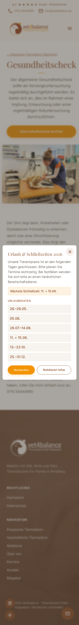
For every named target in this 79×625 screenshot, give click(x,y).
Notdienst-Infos (54, 370)
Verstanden (21, 370)
